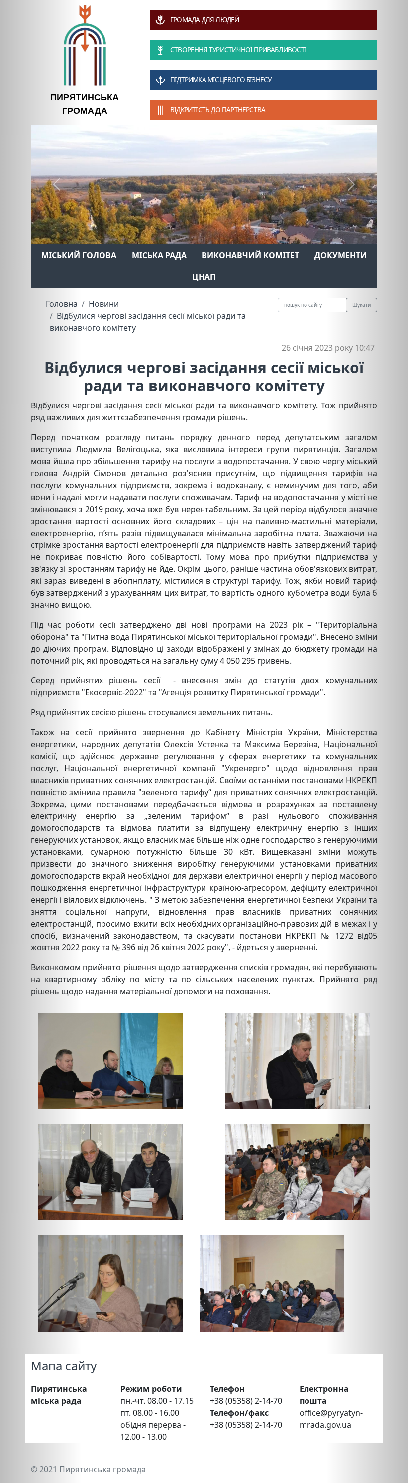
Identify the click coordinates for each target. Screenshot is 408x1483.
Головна (62, 303)
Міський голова (78, 255)
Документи (340, 255)
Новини (104, 303)
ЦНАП (204, 276)
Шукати (361, 304)
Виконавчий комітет (250, 255)
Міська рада (159, 255)
